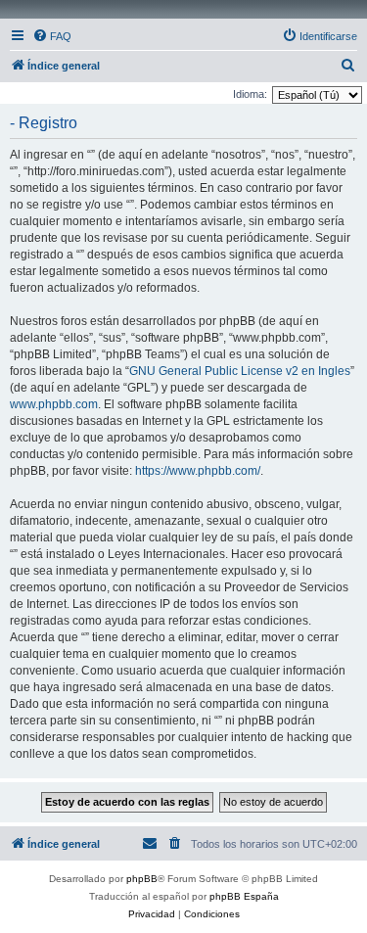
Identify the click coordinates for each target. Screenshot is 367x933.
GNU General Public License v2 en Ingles (239, 371)
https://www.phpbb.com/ (197, 471)
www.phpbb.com (54, 404)
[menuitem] (51, 36)
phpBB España (244, 896)
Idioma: (250, 94)
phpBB (142, 878)
